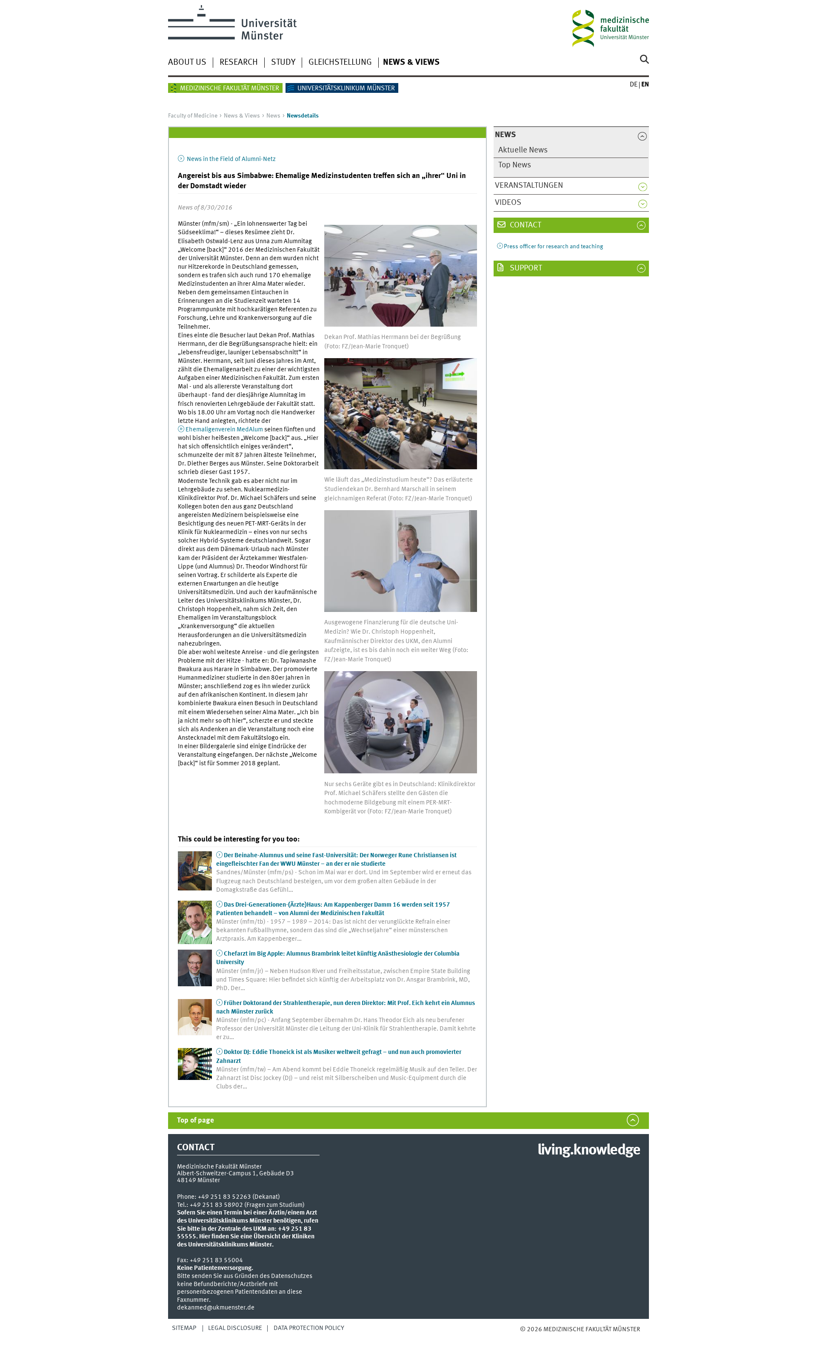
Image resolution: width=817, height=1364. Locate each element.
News (273, 116)
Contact (524, 225)
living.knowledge (588, 1150)
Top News (514, 165)
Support (525, 268)
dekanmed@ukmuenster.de (215, 1307)
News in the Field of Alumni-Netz (231, 159)
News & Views (411, 62)
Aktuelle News (523, 150)
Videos (508, 203)
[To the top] (528, 1337)
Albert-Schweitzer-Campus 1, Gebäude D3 (235, 1173)
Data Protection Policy (309, 1328)
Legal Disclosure (235, 1328)
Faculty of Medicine (192, 116)
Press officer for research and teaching (553, 247)
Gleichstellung (340, 62)
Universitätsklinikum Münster (346, 88)
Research (239, 62)
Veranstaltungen (529, 186)
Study (283, 62)
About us (187, 62)
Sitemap (184, 1328)
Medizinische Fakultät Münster (229, 88)
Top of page (195, 1120)
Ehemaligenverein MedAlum (224, 429)
